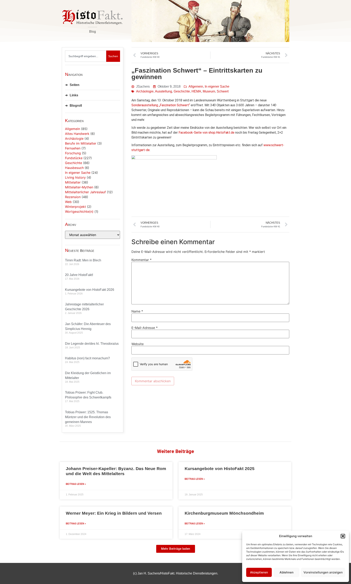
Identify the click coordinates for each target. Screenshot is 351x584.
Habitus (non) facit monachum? (87, 358)
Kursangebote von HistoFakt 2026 (89, 289)
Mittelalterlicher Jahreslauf (85, 192)
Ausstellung (163, 91)
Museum (209, 91)
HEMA (196, 91)
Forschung (73, 153)
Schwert (223, 91)
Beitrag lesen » (76, 484)
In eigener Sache (77, 173)
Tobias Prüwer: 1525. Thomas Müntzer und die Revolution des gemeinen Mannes (88, 417)
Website (137, 344)
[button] (343, 536)
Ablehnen (287, 572)
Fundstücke (73, 158)
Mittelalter (73, 182)
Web (68, 202)
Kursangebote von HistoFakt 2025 (220, 468)
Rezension (73, 197)
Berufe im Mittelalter (80, 143)
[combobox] (85, 56)
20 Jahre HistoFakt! (79, 275)
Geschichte (73, 163)
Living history (75, 177)
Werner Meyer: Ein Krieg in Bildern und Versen (114, 513)
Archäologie (74, 138)
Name (137, 311)
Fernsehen (72, 148)
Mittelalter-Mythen (79, 187)
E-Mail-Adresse (144, 327)
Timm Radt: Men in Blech (83, 260)
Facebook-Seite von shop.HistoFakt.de (206, 132)
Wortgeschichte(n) (79, 211)
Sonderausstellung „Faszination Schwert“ (160, 105)
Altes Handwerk (77, 134)
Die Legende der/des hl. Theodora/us (92, 343)
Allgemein (72, 129)
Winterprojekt (75, 207)
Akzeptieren (259, 572)
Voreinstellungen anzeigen (323, 572)
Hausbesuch (74, 168)
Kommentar (141, 259)
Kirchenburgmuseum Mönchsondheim (224, 513)
